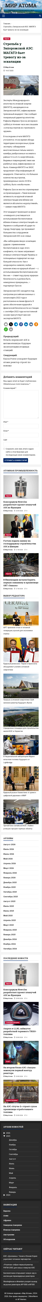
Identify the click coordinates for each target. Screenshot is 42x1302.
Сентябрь (13, 1154)
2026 (8, 1133)
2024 (8, 1195)
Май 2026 (8, 858)
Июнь (11, 1168)
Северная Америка (12, 1022)
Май (11, 1173)
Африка (7, 1220)
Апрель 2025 (9, 920)
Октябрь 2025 (10, 892)
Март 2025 (8, 925)
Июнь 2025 (8, 911)
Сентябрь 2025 (10, 896)
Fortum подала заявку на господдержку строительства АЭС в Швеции (19, 543)
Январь (12, 1192)
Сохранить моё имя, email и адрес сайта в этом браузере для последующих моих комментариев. (21, 452)
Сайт (5, 440)
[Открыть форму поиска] (40, 16)
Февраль (13, 1187)
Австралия (8, 1234)
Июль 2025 (8, 906)
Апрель (12, 1178)
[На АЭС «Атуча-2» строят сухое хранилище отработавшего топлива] (21, 1091)
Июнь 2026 (8, 854)
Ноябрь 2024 (9, 944)
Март (11, 1182)
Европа (6, 39)
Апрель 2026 (9, 863)
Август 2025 (9, 901)
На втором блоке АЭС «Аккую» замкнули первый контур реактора (19, 1070)
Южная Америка (11, 1100)
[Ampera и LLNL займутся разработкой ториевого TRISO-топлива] (21, 1013)
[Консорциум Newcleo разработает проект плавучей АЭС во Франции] (21, 487)
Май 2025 (8, 915)
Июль (11, 1163)
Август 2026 (9, 844)
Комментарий (9, 388)
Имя (5, 422)
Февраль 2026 (10, 873)
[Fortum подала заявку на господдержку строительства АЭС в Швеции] (21, 526)
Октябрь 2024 (10, 948)
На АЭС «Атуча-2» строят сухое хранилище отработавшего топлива (20, 1109)
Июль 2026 (8, 849)
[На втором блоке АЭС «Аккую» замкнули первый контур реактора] (21, 1052)
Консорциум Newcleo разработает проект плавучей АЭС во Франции (19, 504)
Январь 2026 (9, 877)
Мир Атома (21, 5)
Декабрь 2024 (10, 939)
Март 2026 (8, 868)
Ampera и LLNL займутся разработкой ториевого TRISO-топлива (19, 1031)
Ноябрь (12, 1144)
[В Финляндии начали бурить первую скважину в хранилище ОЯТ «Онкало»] (21, 565)
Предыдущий (17, 343)
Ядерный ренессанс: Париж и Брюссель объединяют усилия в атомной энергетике (20, 667)
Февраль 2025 (10, 930)
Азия (8, 1061)
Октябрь (13, 1149)
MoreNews (33, 1296)
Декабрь (13, 1140)
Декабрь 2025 (10, 882)
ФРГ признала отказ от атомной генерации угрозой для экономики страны (18, 630)
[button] (3, 15)
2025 (8, 1136)
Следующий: (20, 360)
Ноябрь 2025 (9, 887)
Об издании (9, 1239)
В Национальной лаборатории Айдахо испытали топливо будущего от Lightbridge (19, 759)
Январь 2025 (9, 934)
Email (6, 431)
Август (12, 1159)
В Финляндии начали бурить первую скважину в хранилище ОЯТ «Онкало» (20, 582)
